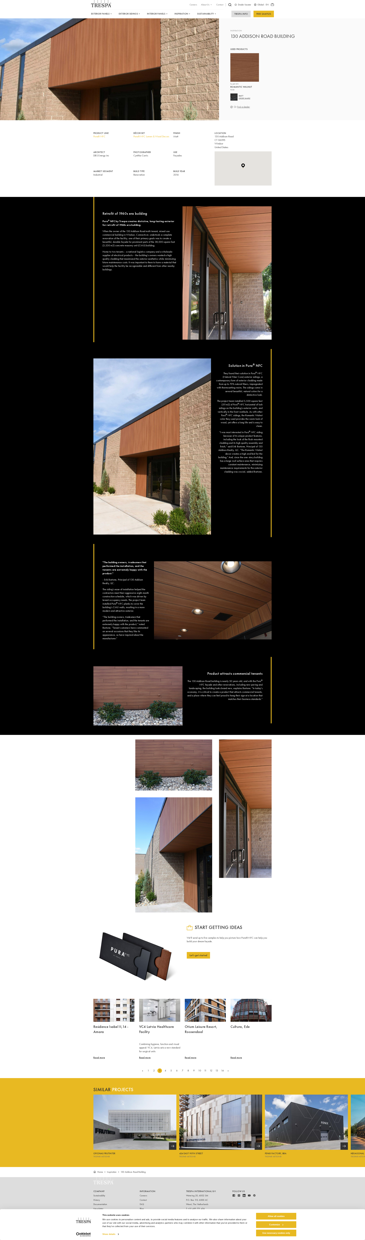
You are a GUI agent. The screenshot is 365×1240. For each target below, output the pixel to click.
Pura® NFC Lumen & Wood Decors (151, 136)
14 (222, 1070)
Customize (274, 1224)
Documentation (100, 1204)
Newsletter (98, 1208)
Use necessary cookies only (276, 1233)
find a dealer (243, 106)
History (96, 1200)
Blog (142, 1208)
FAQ (142, 1204)
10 (199, 1070)
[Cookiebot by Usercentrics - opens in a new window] (83, 1234)
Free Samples (263, 13)
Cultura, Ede (240, 1026)
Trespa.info (241, 13)
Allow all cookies (276, 1216)
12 (211, 1070)
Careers (143, 1195)
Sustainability (99, 1195)
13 (216, 1070)
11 (205, 1070)
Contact (143, 1200)
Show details (108, 1234)
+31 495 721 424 (196, 1208)
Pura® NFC (99, 136)
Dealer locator (244, 4)
